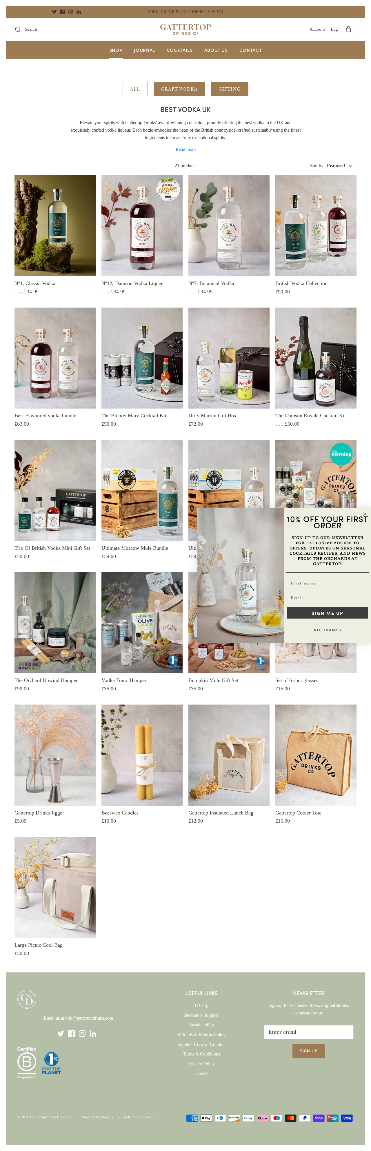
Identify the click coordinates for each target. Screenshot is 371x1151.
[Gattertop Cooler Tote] (316, 755)
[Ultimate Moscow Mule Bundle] (142, 490)
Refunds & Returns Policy (201, 1034)
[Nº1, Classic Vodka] (55, 225)
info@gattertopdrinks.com (89, 1018)
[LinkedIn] (79, 12)
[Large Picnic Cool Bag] (55, 887)
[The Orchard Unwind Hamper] (55, 622)
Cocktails (180, 50)
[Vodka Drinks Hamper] (316, 490)
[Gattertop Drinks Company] (185, 29)
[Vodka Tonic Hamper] (142, 622)
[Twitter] (54, 12)
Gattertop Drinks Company (51, 1117)
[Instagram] (70, 12)
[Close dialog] (364, 514)
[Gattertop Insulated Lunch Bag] (229, 755)
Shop (116, 50)
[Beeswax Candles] (142, 755)
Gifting (230, 89)
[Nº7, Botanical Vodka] (229, 225)
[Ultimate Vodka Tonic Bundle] (229, 490)
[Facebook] (62, 12)
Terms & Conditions (201, 1053)
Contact (250, 50)
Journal (144, 50)
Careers (201, 1073)
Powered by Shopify (98, 1117)
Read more (186, 149)
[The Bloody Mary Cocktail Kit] (142, 358)
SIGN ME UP (327, 613)
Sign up (308, 1050)
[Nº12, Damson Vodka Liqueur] (142, 225)
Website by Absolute (139, 1117)
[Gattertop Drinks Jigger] (55, 755)
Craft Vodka (179, 89)
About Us (216, 50)
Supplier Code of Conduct (201, 1044)
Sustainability (201, 1024)
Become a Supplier (201, 1015)
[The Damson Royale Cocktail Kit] (316, 358)
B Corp (201, 1005)
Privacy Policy (201, 1063)
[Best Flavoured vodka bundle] (55, 358)
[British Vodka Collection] (316, 225)
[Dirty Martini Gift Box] (229, 358)
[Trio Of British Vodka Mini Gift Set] (55, 490)
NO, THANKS (327, 630)
